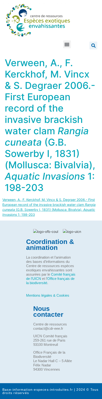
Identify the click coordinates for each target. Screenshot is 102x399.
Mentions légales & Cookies (47, 295)
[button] (67, 44)
